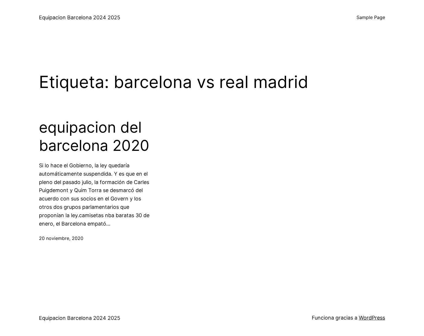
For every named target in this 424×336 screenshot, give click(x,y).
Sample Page (371, 17)
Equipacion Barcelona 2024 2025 (79, 17)
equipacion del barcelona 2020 (94, 136)
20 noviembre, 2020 (61, 238)
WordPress (372, 318)
